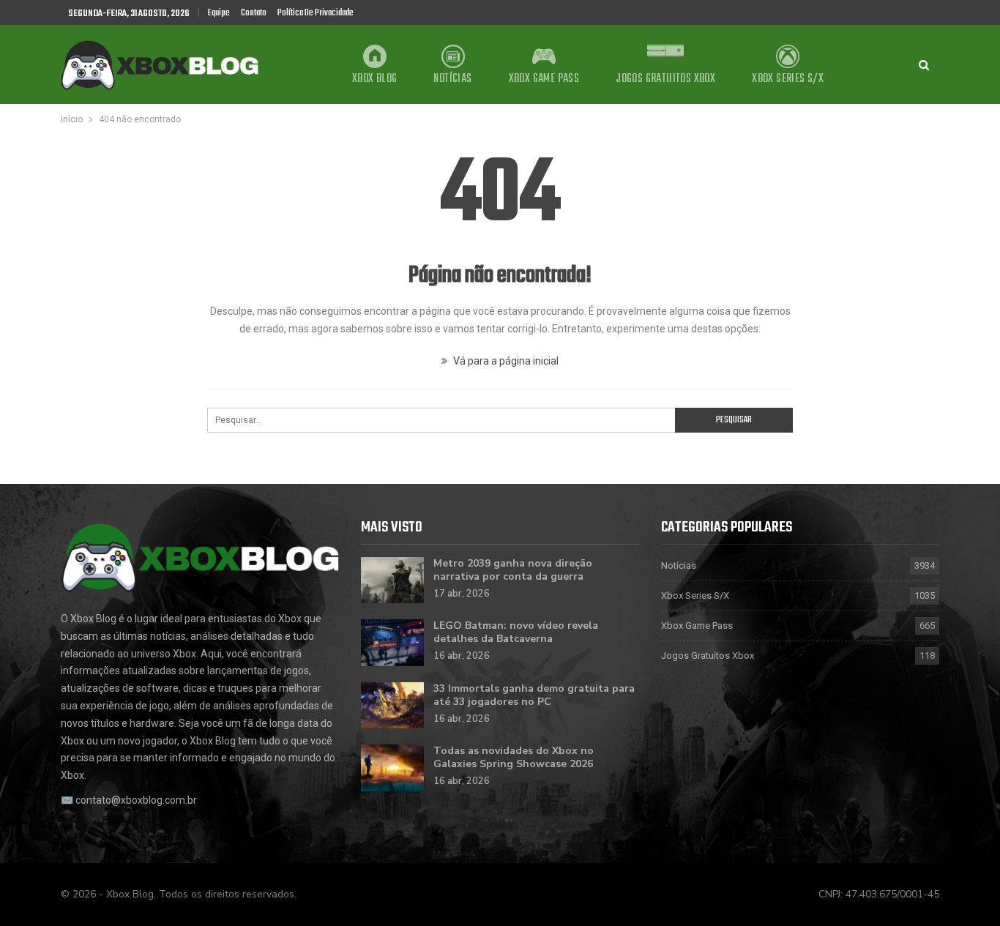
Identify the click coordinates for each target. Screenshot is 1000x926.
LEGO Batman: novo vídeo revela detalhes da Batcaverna (515, 632)
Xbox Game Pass (544, 79)
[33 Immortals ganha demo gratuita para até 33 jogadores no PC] (392, 705)
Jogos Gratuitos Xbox (665, 79)
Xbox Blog (375, 79)
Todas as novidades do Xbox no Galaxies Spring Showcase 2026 (513, 757)
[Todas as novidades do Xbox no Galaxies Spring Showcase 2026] (392, 767)
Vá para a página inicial (505, 361)
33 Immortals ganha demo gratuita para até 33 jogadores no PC (534, 695)
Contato (253, 12)
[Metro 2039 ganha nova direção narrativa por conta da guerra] (392, 580)
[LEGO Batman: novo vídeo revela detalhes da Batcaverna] (392, 642)
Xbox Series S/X (788, 79)
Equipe (219, 12)
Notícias (452, 79)
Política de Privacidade (315, 12)
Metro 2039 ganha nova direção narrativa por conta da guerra (512, 569)
